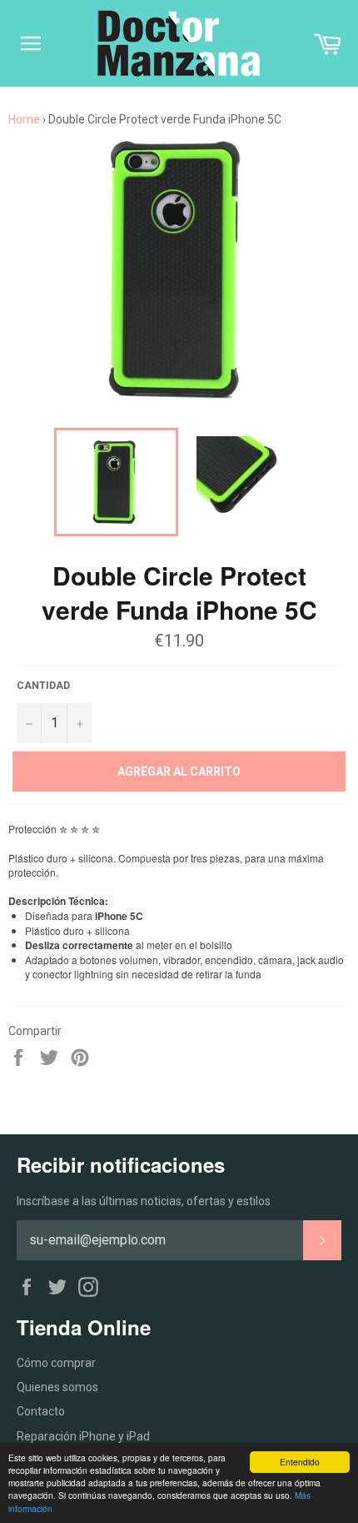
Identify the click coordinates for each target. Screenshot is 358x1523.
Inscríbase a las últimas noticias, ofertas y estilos (144, 1201)
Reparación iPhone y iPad (83, 1436)
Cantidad (43, 685)
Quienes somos (57, 1387)
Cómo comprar (56, 1363)
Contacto (41, 1411)
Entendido (300, 1461)
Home (24, 119)
